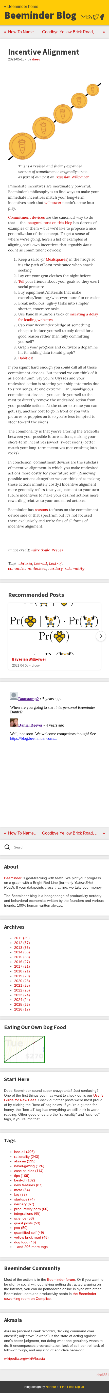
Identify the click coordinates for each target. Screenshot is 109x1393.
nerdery (55, 568)
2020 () (22, 981)
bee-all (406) (24, 1152)
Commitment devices (26, 217)
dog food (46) (25, 1242)
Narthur (51, 1387)
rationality (74, 568)
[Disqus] (54, 753)
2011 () (22, 938)
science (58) (24, 1218)
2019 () (22, 976)
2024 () (22, 1000)
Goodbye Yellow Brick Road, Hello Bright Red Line (73, 32)
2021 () (22, 985)
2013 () (22, 948)
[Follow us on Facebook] (102, 19)
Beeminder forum (61, 1279)
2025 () (22, 1004)
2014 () (22, 952)
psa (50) (21, 1228)
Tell (21, 281)
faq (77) (20, 1194)
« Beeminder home (21, 6)
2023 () (22, 995)
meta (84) (22, 1190)
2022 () (22, 990)
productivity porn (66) (31, 1209)
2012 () (22, 943)
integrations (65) (27, 1213)
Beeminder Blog (40, 15)
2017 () (22, 966)
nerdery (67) (24, 1204)
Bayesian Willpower (72, 177)
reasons (41, 509)
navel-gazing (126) (29, 1166)
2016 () (22, 962)
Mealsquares (56, 259)
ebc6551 (103, 1375)
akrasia (25, 563)
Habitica (25, 358)
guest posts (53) (27, 1223)
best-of (55, 563)
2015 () (22, 957)
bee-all (40, 563)
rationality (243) (26, 1157)
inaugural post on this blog (49, 222)
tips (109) (21, 1176)
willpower (52, 202)
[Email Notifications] (84, 19)
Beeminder (13, 878)
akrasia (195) (24, 1161)
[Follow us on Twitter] (96, 19)
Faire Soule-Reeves (47, 550)
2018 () (22, 971)
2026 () (22, 1009)
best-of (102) (24, 1180)
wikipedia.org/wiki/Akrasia (24, 1358)
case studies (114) (29, 1171)
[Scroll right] (101, 636)
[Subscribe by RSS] (90, 19)
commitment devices (27, 568)
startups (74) (24, 1199)
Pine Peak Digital (72, 1387)
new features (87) (28, 1185)
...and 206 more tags (31, 1247)
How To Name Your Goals (24, 32)
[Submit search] (8, 847)
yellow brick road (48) (31, 1237)
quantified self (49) (29, 1232)
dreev (36, 59)
